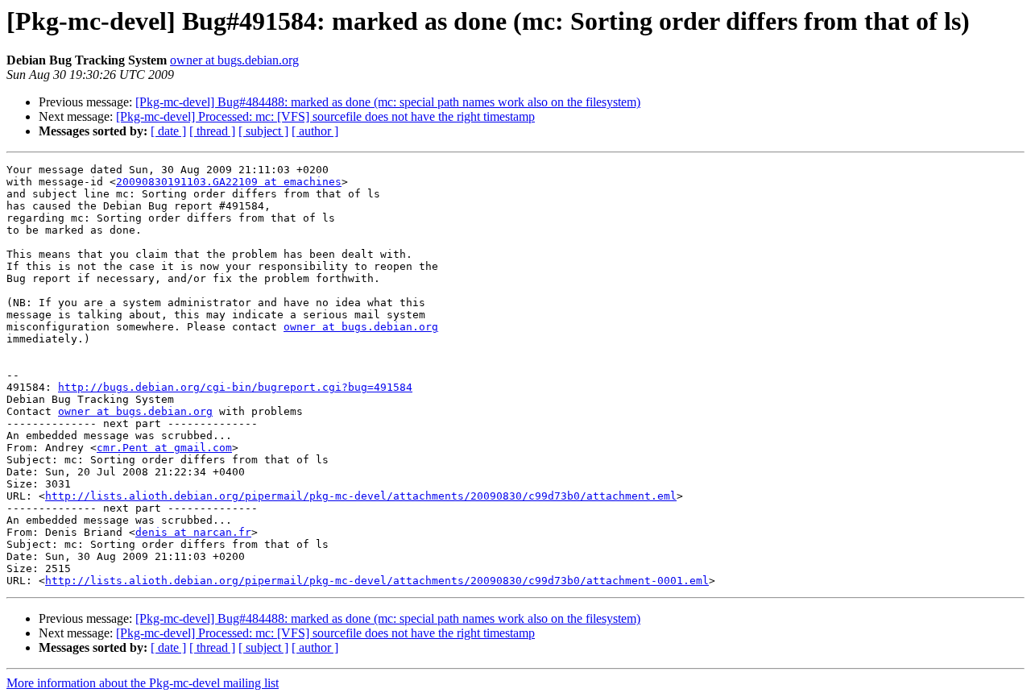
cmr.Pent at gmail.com (164, 448)
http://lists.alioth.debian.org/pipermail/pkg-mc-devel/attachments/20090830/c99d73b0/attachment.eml (361, 496)
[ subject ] (263, 131)
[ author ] (315, 131)
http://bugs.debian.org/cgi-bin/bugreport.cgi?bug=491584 (235, 387)
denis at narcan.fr (193, 532)
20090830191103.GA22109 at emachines (229, 182)
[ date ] (168, 131)
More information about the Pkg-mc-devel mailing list (142, 683)
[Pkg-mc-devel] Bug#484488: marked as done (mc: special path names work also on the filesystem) (387, 102)
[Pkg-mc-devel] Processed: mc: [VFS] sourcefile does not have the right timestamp (325, 116)
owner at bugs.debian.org (234, 60)
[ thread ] (212, 131)
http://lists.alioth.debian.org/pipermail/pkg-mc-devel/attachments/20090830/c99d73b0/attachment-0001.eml (377, 581)
